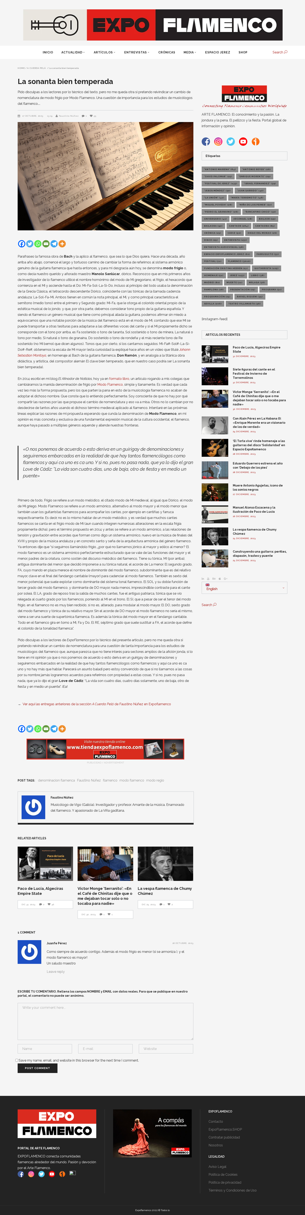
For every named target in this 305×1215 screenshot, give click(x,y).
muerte (235, 282)
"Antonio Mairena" (220, 169)
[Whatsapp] (37, 243)
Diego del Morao (262, 233)
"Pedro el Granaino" (221, 212)
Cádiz (234, 233)
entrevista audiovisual (224, 247)
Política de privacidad (225, 1182)
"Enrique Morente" (255, 176)
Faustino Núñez (69, 116)
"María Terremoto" (247, 197)
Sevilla (213, 304)
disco (211, 240)
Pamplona (214, 289)
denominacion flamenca (56, 780)
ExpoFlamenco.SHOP (225, 1129)
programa (272, 289)
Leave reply (56, 972)
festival (213, 261)
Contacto (216, 1122)
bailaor (267, 219)
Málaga (257, 282)
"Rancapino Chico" (260, 212)
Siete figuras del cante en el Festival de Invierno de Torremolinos (254, 373)
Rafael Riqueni (250, 296)
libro (258, 275)
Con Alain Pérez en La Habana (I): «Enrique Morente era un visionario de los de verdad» (259, 422)
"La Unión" (214, 197)
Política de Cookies (223, 1175)
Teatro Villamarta (244, 304)
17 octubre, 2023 (33, 116)
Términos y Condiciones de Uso (233, 1190)
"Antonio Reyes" (256, 169)
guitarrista (266, 268)
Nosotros (216, 1145)
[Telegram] (54, 243)
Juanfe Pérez (57, 943)
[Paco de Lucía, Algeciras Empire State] (45, 864)
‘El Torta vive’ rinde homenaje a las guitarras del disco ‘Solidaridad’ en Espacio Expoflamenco (259, 445)
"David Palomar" (218, 176)
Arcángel (243, 219)
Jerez (237, 275)
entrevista (235, 240)
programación (217, 296)
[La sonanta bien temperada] (33, 807)
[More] (62, 243)
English (211, 589)
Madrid (212, 282)
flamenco (110, 780)
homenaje (213, 275)
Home (21, 68)
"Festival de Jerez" (220, 183)
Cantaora (265, 226)
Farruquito (268, 254)
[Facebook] (21, 243)
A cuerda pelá (36, 68)
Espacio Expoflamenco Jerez (227, 254)
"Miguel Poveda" (218, 205)
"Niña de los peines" (255, 205)
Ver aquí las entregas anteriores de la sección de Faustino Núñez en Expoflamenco (97, 704)
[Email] (46, 243)
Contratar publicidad (224, 1137)
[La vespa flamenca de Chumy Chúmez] (165, 864)
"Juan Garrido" (250, 190)
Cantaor (239, 226)
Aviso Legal (217, 1167)
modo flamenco (132, 780)
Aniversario (215, 219)
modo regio (155, 780)
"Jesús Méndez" (217, 190)
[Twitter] (29, 243)
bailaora (213, 226)
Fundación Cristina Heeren (226, 268)
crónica (212, 233)
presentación (242, 289)
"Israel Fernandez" (260, 183)
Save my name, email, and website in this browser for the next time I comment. (79, 1060)
